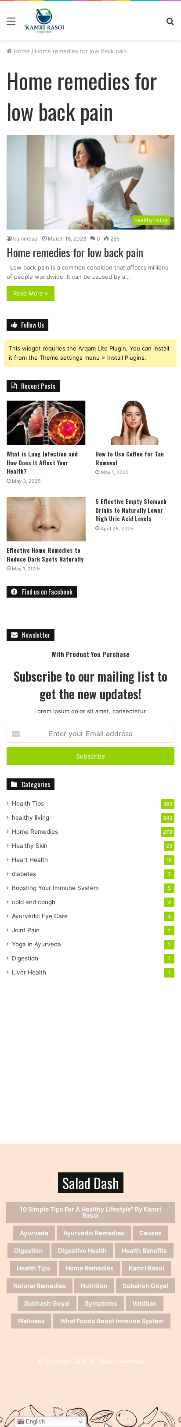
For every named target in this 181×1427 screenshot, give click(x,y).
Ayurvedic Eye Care (40, 916)
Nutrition (94, 1285)
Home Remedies (35, 831)
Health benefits (144, 1250)
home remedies (89, 1268)
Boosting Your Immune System (55, 887)
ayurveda (34, 1233)
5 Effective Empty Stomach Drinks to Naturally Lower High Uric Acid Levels (131, 509)
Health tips (34, 1268)
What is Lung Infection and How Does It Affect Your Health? (42, 462)
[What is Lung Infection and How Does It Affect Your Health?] (46, 423)
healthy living (30, 817)
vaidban (144, 1303)
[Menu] (11, 24)
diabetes (24, 873)
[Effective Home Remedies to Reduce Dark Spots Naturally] (46, 519)
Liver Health (29, 972)
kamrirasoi (26, 238)
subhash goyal (47, 1303)
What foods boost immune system (112, 1321)
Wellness (31, 1321)
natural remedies (39, 1285)
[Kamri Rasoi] (44, 20)
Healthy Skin (29, 845)
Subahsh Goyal (145, 1285)
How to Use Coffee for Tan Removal (129, 458)
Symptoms (101, 1303)
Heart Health (30, 859)
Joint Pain (26, 930)
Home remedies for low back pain (75, 252)
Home (21, 51)
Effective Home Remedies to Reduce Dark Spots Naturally (45, 554)
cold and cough (33, 901)
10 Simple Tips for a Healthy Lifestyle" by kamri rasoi (90, 1212)
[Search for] (170, 24)
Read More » (30, 293)
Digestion (25, 958)
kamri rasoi (146, 1268)
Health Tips (28, 803)
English (34, 1421)
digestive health (82, 1250)
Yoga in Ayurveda (36, 944)
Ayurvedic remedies (93, 1233)
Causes (150, 1233)
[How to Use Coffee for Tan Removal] (134, 423)
